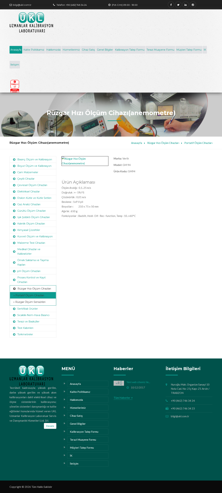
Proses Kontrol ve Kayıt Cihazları (31, 280)
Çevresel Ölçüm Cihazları (32, 185)
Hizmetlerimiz (71, 49)
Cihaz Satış (88, 49)
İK (205, 49)
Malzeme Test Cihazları (31, 242)
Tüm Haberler (122, 397)
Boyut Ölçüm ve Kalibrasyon (34, 165)
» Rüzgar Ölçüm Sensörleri (29, 302)
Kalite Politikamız (33, 49)
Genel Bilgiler (105, 49)
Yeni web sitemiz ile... (138, 382)
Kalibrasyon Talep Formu (129, 49)
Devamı (50, 425)
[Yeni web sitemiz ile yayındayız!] (119, 383)
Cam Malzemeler (27, 172)
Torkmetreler (25, 334)
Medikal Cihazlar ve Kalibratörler (28, 251)
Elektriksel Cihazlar (28, 191)
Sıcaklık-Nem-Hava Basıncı (33, 315)
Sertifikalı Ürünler (27, 308)
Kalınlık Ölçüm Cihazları (31, 223)
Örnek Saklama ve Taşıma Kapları (33, 262)
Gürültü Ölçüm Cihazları (31, 210)
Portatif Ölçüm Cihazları (198, 142)
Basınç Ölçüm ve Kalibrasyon (34, 159)
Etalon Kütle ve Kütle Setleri (34, 198)
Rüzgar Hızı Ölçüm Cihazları (163, 142)
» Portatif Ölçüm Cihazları (29, 295)
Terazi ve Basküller (28, 321)
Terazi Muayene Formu (160, 49)
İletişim (14, 64)
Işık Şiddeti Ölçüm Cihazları (33, 217)
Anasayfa (15, 49)
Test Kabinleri (25, 328)
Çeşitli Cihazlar (26, 178)
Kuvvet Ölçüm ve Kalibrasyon (35, 236)
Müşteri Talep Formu (189, 49)
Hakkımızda (53, 49)
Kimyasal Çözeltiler (28, 230)
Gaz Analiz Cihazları (28, 204)
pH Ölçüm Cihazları (28, 271)
